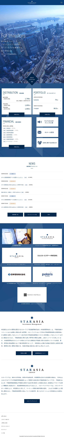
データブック (9, 141)
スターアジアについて (32, 401)
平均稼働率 (36, 108)
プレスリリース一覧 (32, 214)
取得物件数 (36, 100)
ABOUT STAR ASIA (32, 79)
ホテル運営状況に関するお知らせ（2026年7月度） (12, 184)
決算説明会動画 (10, 132)
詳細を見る (16, 114)
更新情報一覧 (15, 214)
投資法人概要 (24, 353)
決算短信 (8, 128)
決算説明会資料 (10, 130)
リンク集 (3, 432)
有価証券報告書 (10, 139)
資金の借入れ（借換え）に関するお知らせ (11, 192)
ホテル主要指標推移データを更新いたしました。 (12, 177)
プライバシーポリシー (5, 426)
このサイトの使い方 (5, 419)
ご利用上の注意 (4, 422)
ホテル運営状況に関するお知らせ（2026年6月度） (12, 207)
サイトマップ (3, 429)
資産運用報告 (9, 134)
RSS (49, 214)
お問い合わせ (3, 416)
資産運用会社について (40, 353)
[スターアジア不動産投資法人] (32, 2)
